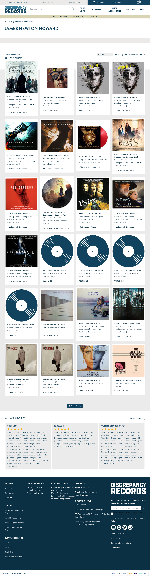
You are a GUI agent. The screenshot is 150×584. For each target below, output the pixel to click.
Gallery (119, 54)
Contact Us (9, 493)
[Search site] (72, 8)
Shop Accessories (115, 9)
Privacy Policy (116, 538)
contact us (79, 524)
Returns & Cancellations (121, 543)
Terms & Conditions (121, 518)
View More (136, 418)
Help (142, 9)
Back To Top (75, 406)
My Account (10, 547)
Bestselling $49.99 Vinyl (14, 522)
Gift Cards (131, 9)
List (143, 54)
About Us (8, 488)
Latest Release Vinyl (13, 517)
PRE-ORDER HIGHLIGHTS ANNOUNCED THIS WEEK (75, 16)
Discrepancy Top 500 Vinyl (13, 528)
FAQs (7, 542)
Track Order (10, 552)
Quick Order (132, 54)
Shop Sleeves (97, 9)
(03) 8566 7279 (118, 2)
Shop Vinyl (82, 9)
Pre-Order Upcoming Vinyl (14, 511)
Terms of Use (116, 547)
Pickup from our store (14, 556)
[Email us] (113, 527)
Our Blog (8, 497)
